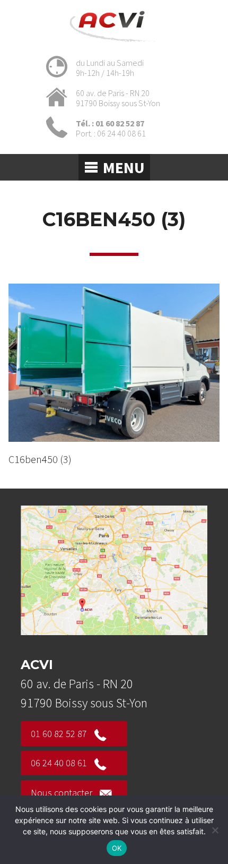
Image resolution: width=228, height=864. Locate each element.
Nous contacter (61, 792)
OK (117, 848)
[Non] (214, 830)
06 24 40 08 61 (59, 763)
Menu (124, 167)
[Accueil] (114, 43)
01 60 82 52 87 (59, 734)
